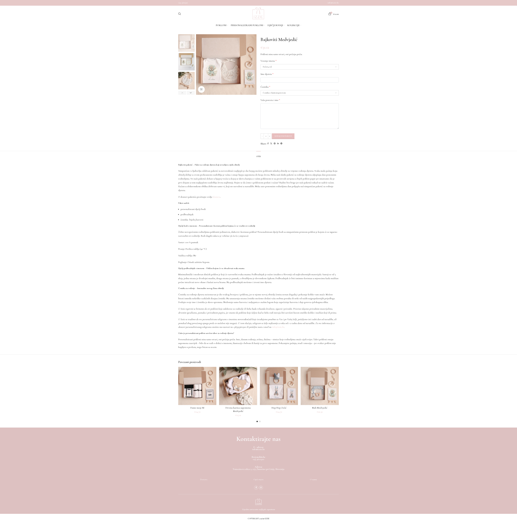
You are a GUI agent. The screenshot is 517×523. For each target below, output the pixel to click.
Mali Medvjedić (319, 407)
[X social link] (271, 143)
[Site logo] (258, 14)
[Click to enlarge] (201, 89)
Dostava (203, 479)
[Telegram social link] (281, 143)
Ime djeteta (267, 74)
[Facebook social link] (268, 143)
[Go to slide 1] (257, 421)
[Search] (179, 13)
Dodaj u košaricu (283, 136)
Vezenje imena (269, 60)
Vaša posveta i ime (270, 100)
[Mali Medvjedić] (320, 386)
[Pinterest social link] (274, 143)
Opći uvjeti (258, 479)
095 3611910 (183, 2)
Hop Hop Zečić (279, 407)
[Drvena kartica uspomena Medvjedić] (238, 386)
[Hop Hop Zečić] (279, 386)
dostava (216, 196)
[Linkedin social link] (278, 143)
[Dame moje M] (197, 386)
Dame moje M (197, 407)
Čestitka (265, 86)
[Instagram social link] (261, 488)
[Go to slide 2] (260, 421)
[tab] (258, 155)
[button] (182, 93)
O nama (313, 479)
